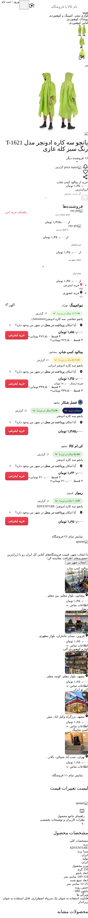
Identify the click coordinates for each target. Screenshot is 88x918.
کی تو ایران (80, 689)
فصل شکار (69, 402)
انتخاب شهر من (76, 562)
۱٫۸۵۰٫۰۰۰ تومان (70, 332)
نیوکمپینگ (76, 305)
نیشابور (53, 352)
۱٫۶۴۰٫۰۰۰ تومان (70, 473)
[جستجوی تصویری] (31, 6)
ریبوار (79, 493)
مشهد (56, 402)
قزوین (70, 492)
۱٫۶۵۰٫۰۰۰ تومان (70, 521)
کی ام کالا (76, 446)
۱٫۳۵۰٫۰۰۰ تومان (70, 378)
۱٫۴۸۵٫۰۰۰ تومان (70, 431)
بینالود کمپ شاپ (71, 352)
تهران (65, 305)
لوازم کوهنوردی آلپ (75, 649)
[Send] (84, 197)
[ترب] (83, 5)
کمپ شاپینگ (80, 729)
